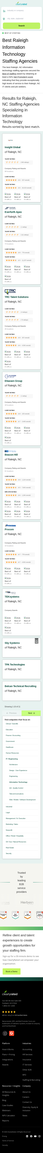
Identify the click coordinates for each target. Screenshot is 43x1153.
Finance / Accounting (13, 735)
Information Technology (18, 782)
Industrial (9, 807)
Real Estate (10, 848)
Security (8, 853)
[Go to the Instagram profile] (39, 1136)
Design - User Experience (18, 770)
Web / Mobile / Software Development (22, 800)
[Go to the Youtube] (31, 1136)
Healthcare (9, 747)
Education (9, 730)
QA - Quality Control (16, 788)
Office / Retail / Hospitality (15, 836)
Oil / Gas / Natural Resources (16, 842)
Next (30, 713)
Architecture (13, 764)
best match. (32, 127)
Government (10, 741)
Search (21, 26)
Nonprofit (9, 830)
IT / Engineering (12, 759)
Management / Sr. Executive (15, 818)
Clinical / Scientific (12, 724)
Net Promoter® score (23, 77)
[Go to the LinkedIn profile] (27, 1136)
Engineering (13, 776)
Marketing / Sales (12, 824)
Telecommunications (16, 794)
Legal (8, 812)
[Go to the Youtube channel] (35, 1136)
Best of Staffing (9, 74)
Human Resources (12, 753)
